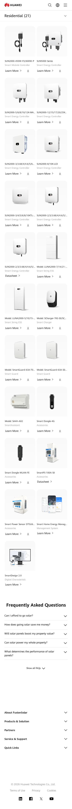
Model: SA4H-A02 (14, 421)
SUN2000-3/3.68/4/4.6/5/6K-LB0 (20, 164)
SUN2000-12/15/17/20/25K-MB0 (52, 112)
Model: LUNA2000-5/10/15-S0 (20, 318)
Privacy (36, 790)
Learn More (11, 70)
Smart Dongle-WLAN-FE (17, 472)
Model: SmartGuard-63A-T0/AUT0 (20, 370)
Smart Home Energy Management (52, 524)
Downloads (28, 70)
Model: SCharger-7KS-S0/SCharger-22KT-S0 (52, 318)
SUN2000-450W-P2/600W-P (19, 61)
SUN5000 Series (45, 61)
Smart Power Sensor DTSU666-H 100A (20, 524)
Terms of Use (17, 790)
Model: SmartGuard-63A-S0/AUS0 (52, 370)
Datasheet (11, 275)
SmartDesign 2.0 (13, 575)
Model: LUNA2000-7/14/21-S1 (52, 267)
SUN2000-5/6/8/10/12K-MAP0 (20, 112)
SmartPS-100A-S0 (46, 472)
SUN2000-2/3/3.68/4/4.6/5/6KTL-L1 (52, 215)
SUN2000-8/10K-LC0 (47, 164)
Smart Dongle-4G (46, 421)
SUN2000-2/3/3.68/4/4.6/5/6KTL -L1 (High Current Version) (20, 267)
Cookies (51, 790)
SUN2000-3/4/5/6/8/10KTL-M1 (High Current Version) (20, 215)
